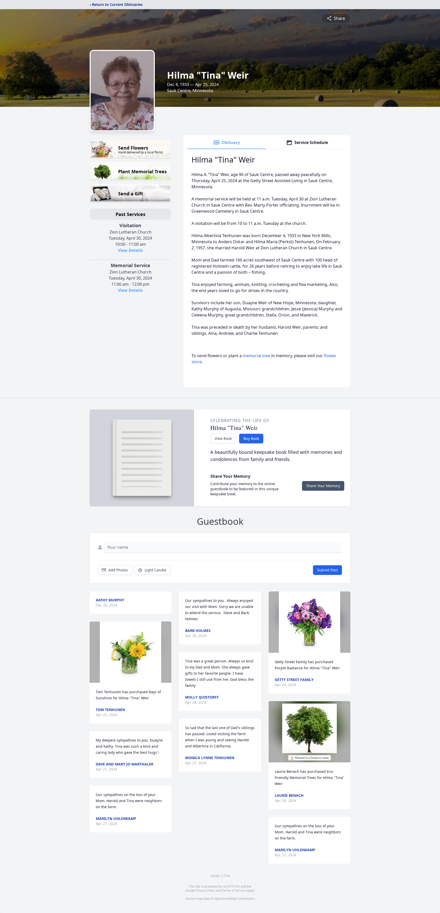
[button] (130, 652)
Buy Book (251, 438)
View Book (223, 438)
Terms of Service (234, 890)
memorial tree (256, 355)
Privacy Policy (205, 890)
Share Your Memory (323, 485)
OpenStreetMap (225, 898)
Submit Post (327, 570)
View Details (130, 250)
